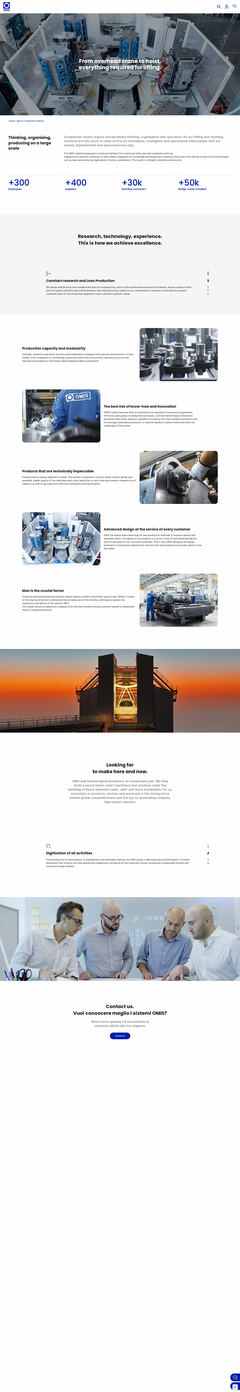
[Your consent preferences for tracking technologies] (235, 1387)
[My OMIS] (226, 6)
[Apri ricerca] (219, 6)
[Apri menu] (234, 6)
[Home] (6, 6)
